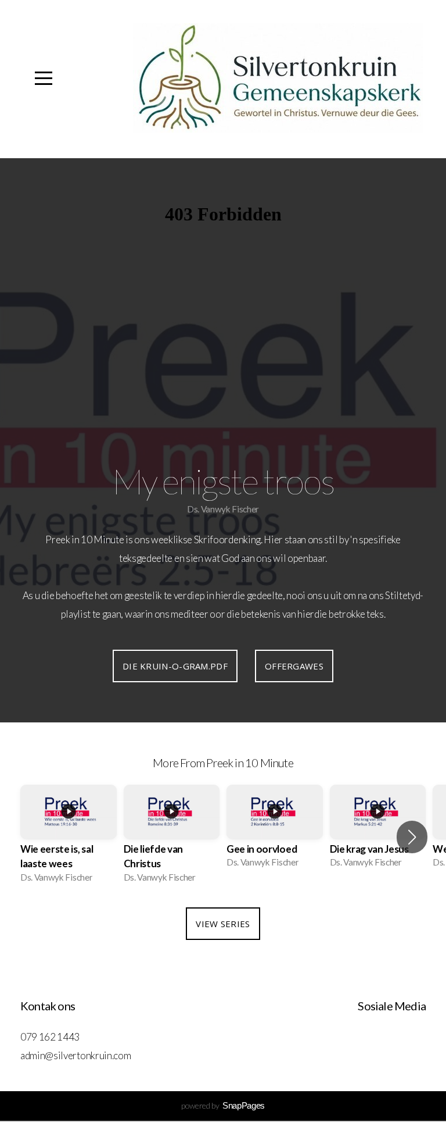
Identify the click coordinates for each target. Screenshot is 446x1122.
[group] (68, 837)
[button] (412, 837)
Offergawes (294, 666)
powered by (223, 1105)
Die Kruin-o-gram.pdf (175, 666)
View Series (223, 923)
